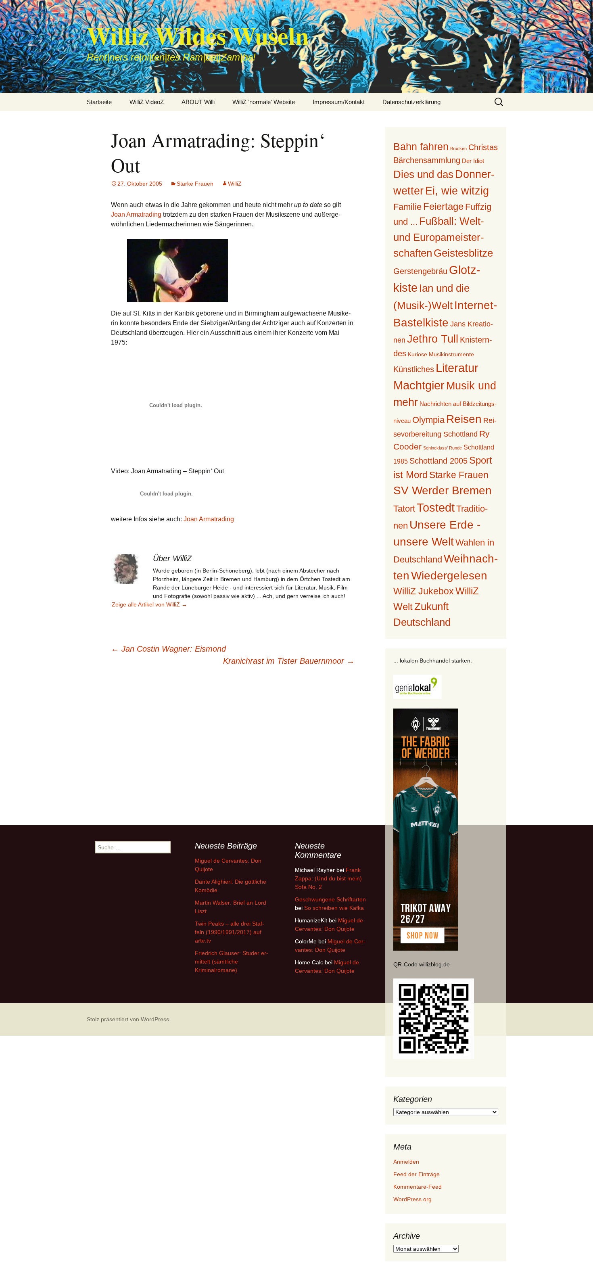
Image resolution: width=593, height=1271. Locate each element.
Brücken (458, 148)
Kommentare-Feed (417, 1186)
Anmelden (406, 1161)
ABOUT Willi (198, 101)
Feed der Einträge (416, 1174)
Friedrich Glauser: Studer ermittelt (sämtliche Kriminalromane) (231, 961)
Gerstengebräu (420, 271)
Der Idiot (473, 160)
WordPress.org (412, 1199)
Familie (407, 207)
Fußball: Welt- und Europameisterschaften (438, 237)
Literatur (457, 368)
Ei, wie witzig (457, 191)
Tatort (404, 509)
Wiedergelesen (449, 575)
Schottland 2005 (438, 460)
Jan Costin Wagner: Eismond (168, 648)
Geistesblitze (463, 253)
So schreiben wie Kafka (334, 908)
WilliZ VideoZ (146, 101)
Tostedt (436, 507)
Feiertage (443, 206)
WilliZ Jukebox (423, 591)
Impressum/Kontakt (339, 101)
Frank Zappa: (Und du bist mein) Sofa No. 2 (328, 878)
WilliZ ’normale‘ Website (263, 101)
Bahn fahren (421, 146)
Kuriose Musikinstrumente (441, 354)
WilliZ (235, 183)
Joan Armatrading (136, 214)
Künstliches (413, 369)
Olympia (428, 420)
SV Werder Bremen (442, 490)
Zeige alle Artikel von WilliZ (149, 604)
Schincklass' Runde (442, 447)
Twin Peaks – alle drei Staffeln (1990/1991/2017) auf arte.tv (229, 932)
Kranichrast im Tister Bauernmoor (289, 660)
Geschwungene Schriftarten (330, 899)
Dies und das (423, 174)
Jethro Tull (432, 338)
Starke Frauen (195, 183)
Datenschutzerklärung (411, 101)
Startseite (99, 101)
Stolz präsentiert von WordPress (128, 1019)
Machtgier (419, 385)
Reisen (464, 419)
